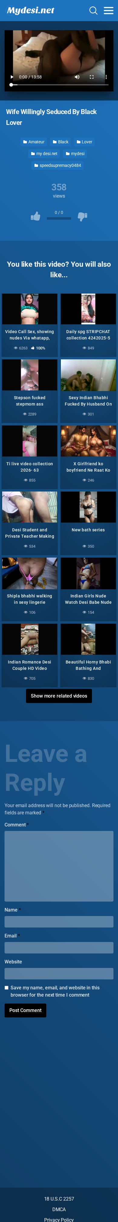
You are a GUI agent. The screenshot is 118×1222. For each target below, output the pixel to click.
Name (13, 910)
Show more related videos (59, 696)
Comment (17, 825)
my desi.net (46, 153)
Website (13, 962)
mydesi (77, 153)
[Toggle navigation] (108, 10)
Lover (87, 141)
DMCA (59, 1209)
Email (12, 936)
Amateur (36, 141)
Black (62, 141)
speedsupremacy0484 (60, 165)
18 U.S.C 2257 (59, 1199)
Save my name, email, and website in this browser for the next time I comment (55, 991)
